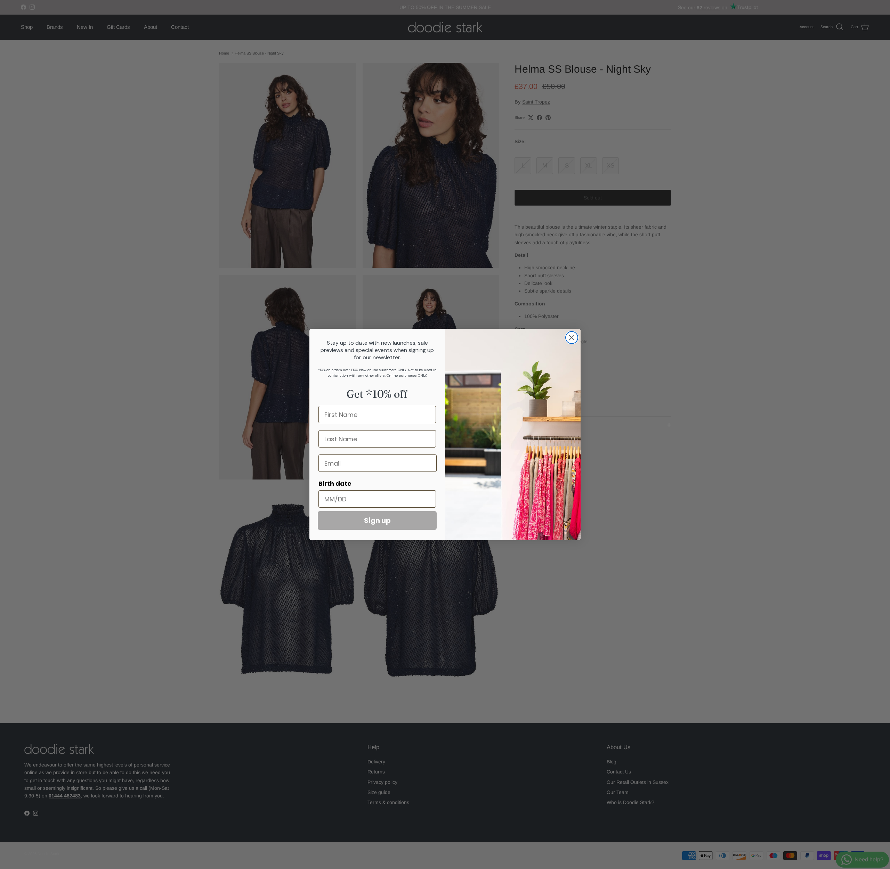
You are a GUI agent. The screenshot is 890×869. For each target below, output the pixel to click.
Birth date (334, 483)
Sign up (377, 520)
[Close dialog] (572, 337)
